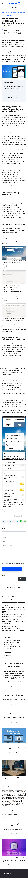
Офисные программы (12, 650)
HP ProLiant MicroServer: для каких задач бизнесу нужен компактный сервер (13, 609)
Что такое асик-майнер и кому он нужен (14, 696)
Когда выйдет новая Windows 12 (13, 858)
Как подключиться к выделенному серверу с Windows (14, 748)
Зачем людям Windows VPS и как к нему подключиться (14, 714)
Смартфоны (9, 655)
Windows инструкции (19, 12)
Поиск (4, 575)
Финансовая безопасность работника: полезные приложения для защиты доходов (13, 602)
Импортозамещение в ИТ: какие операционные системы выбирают (14, 779)
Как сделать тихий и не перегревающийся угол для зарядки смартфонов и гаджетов (13, 628)
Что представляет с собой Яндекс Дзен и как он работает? (13, 88)
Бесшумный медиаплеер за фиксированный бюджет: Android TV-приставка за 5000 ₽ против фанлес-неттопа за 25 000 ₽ (14, 675)
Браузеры (8, 644)
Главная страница (7, 12)
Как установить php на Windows (14, 825)
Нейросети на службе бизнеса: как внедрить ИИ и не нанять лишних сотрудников (13, 621)
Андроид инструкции (12, 642)
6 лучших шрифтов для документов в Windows (10, 810)
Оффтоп (8, 652)
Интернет (8, 648)
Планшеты (8, 654)
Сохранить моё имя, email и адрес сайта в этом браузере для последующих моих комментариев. (14, 563)
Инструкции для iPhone (13, 646)
